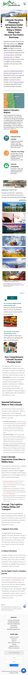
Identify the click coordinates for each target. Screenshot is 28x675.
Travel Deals (13, 625)
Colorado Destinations (13, 622)
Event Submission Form (14, 642)
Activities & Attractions (14, 620)
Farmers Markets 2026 (9, 305)
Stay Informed (13, 627)
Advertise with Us (14, 646)
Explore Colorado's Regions (11, 111)
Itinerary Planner (19, 82)
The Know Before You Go (10, 333)
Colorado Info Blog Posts (13, 624)
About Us (14, 641)
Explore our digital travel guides (13, 71)
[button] (24, 2)
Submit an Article (14, 637)
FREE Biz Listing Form (14, 648)
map (7, 370)
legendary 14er (8, 57)
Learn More (13, 131)
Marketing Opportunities (13, 629)
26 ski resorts (10, 55)
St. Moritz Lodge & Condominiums (12, 281)
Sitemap (14, 644)
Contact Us (14, 639)
